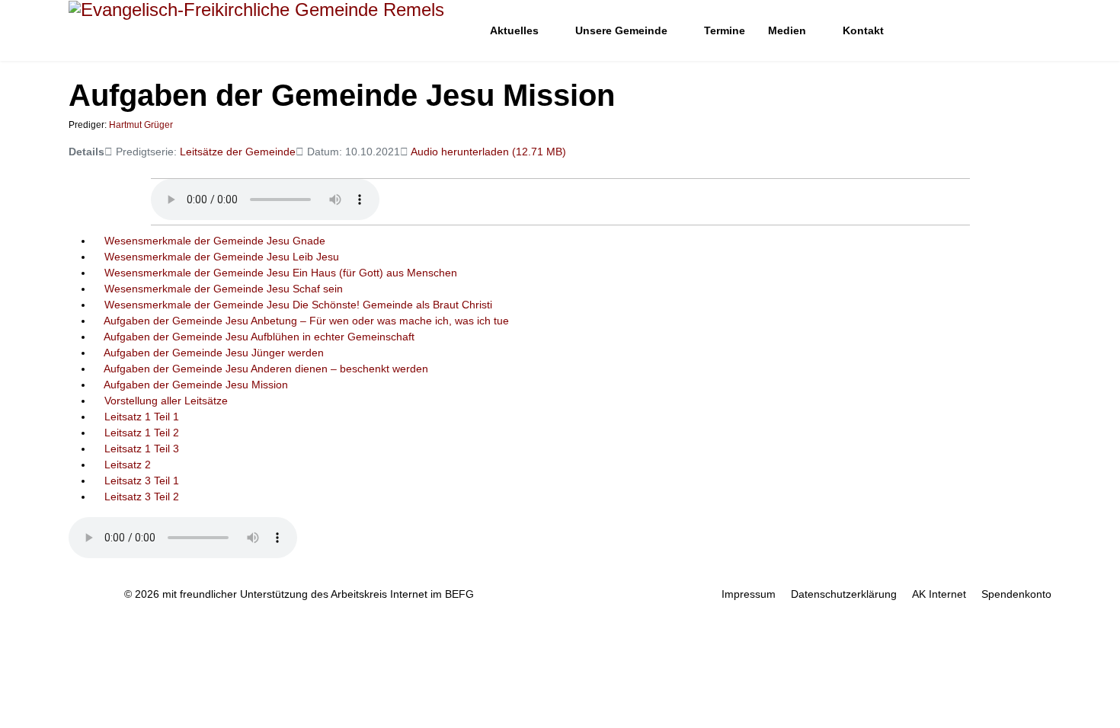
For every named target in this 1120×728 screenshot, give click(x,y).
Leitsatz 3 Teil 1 (141, 480)
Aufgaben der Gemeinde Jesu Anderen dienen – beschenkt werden (266, 368)
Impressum (749, 594)
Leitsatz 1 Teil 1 (141, 416)
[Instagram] (1023, 30)
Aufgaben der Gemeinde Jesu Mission (196, 384)
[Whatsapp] (1047, 30)
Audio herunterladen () (488, 151)
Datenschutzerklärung (844, 594)
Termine (724, 30)
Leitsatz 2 (127, 464)
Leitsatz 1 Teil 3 (141, 448)
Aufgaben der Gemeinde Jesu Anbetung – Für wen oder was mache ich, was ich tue (306, 321)
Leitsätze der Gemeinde (238, 151)
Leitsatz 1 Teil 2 (141, 432)
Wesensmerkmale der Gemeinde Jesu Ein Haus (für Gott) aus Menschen (280, 273)
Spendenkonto (1016, 594)
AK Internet (939, 594)
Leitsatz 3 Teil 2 (141, 496)
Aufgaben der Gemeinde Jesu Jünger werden (214, 352)
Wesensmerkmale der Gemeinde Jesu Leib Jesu (221, 257)
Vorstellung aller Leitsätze (166, 400)
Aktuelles (514, 30)
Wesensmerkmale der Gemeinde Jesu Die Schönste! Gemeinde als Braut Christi (298, 305)
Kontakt (863, 30)
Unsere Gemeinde (621, 30)
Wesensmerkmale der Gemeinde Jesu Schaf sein (223, 289)
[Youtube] (1000, 30)
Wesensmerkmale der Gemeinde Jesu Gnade (214, 241)
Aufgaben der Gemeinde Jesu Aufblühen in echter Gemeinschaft (259, 336)
